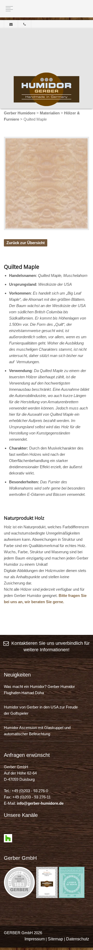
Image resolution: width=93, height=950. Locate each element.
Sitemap (55, 939)
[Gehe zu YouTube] (17, 831)
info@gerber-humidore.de (40, 803)
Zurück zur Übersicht (25, 242)
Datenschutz (77, 939)
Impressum (35, 939)
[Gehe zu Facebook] (8, 831)
